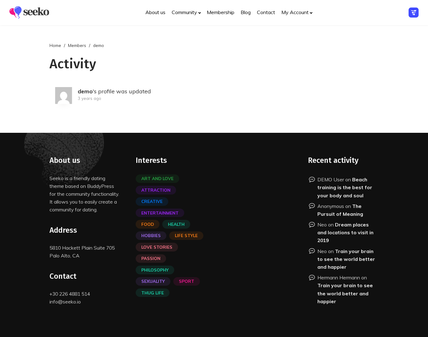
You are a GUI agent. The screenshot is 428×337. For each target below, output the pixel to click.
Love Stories (156, 247)
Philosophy (155, 269)
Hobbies (151, 235)
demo (85, 91)
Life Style (186, 235)
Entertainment (160, 212)
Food (147, 224)
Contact (266, 12)
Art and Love (157, 178)
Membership (220, 12)
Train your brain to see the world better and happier (346, 259)
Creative (152, 201)
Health (176, 224)
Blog (246, 12)
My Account (295, 12)
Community (184, 12)
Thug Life (152, 292)
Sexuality (153, 281)
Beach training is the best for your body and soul (344, 187)
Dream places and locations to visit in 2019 (345, 232)
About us (155, 12)
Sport (186, 281)
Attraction (155, 190)
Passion (150, 258)
